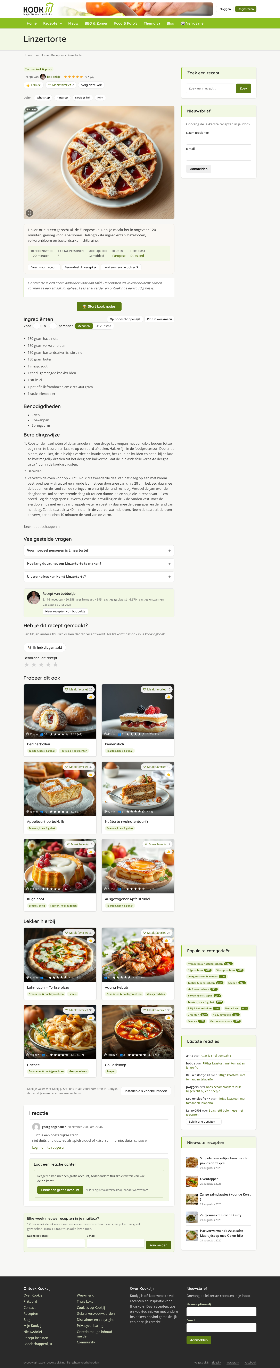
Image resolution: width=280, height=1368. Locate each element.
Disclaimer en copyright (95, 1320)
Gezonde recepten (224, 1021)
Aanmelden (158, 1245)
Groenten (197, 1015)
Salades (196, 1021)
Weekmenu (85, 1295)
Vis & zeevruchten (202, 989)
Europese (118, 256)
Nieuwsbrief (33, 1332)
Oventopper (209, 1179)
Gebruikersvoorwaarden (96, 1313)
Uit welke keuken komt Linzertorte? (56, 576)
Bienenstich (114, 744)
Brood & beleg (37, 905)
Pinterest (62, 97)
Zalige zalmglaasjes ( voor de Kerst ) (225, 1196)
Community (86, 1342)
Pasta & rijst (236, 1008)
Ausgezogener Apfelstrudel (127, 899)
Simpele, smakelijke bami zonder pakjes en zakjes (224, 1160)
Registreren (246, 9)
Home (32, 23)
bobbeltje (68, 593)
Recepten (51, 23)
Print (100, 97)
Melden (143, 1140)
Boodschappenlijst (38, 1344)
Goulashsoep (115, 1065)
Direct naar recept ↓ (44, 267)
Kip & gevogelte (225, 1015)
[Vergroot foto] (29, 213)
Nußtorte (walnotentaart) (126, 821)
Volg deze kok (91, 85)
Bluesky (216, 1362)
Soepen (111, 1071)
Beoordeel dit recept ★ (81, 267)
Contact (30, 1308)
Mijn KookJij (32, 1326)
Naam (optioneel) (38, 1236)
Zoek (243, 88)
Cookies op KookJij (91, 1308)
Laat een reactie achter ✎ (121, 267)
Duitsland (137, 256)
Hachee (33, 1065)
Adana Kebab (116, 987)
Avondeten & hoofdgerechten (46, 994)
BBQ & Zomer (96, 23)
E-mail (91, 1236)
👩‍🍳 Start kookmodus (99, 306)
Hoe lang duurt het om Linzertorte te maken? (64, 563)
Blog (170, 23)
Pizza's (72, 994)
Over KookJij (33, 1295)
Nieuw (73, 23)
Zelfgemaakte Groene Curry (220, 1215)
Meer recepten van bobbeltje (65, 611)
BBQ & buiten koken (203, 1008)
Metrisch (83, 326)
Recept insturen (36, 1338)
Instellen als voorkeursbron (146, 1091)
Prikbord (30, 1301)
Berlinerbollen (38, 744)
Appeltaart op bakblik (45, 821)
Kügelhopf (35, 899)
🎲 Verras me (192, 23)
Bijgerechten (199, 970)
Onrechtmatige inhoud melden (94, 1334)
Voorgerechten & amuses (206, 976)
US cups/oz (103, 326)
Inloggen (225, 9)
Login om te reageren (48, 1147)
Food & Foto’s (125, 23)
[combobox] (210, 88)
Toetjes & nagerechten (73, 751)
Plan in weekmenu (159, 319)
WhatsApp (43, 97)
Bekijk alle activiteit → (204, 1121)
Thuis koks (85, 1301)
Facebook (250, 1362)
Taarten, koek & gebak (38, 69)
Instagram (233, 1362)
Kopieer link (82, 97)
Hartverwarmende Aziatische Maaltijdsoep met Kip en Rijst (221, 1233)
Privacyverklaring (90, 1326)
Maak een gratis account (60, 1190)
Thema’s (151, 23)
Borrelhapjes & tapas (204, 995)
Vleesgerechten (156, 994)
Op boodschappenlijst (125, 319)
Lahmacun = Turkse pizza (48, 987)
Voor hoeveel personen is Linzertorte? (58, 550)
